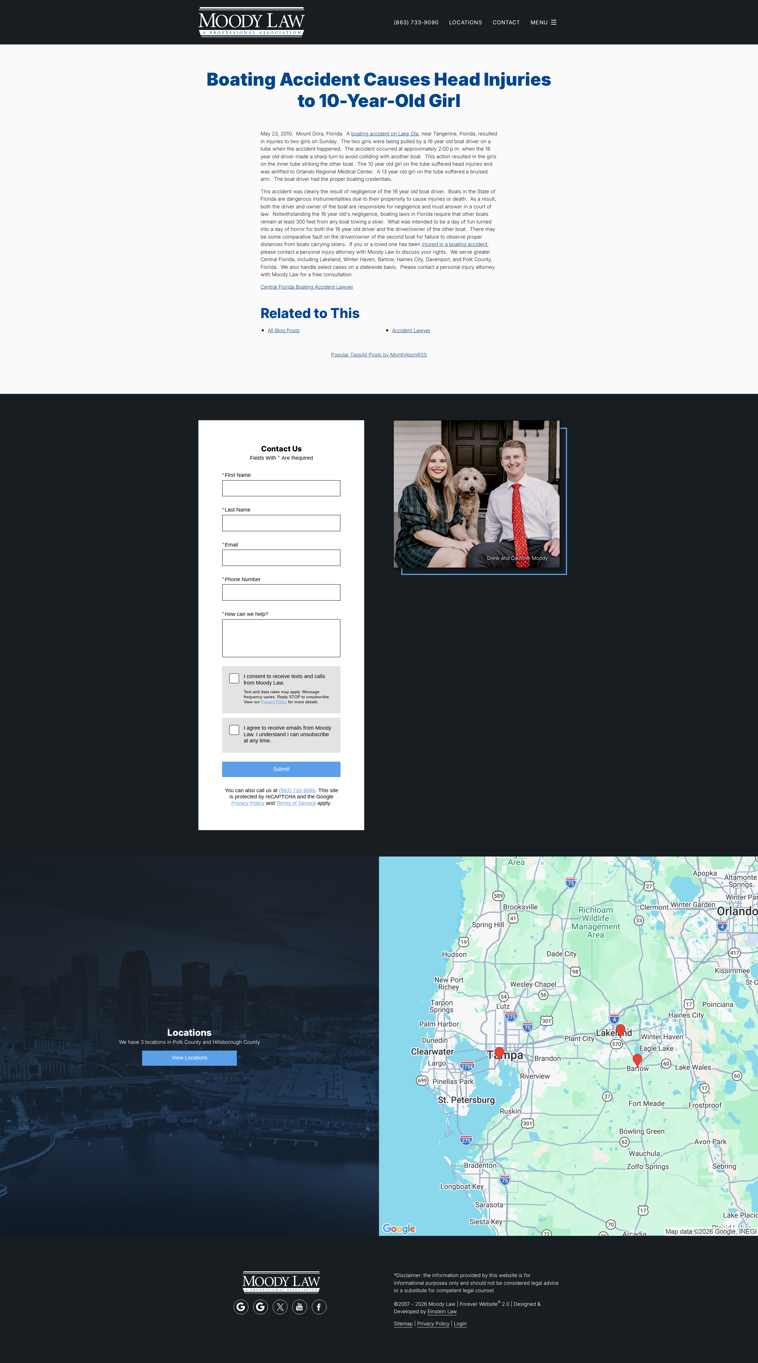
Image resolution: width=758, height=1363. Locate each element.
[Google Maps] (241, 1307)
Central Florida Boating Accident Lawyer (307, 286)
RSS (422, 354)
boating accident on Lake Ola (384, 133)
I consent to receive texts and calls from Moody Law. (287, 688)
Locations (465, 22)
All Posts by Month (383, 354)
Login (460, 1323)
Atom (411, 354)
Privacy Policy (274, 701)
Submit (281, 769)
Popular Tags (346, 354)
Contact (506, 22)
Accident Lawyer (411, 330)
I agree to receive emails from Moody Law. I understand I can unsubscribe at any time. (287, 734)
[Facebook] (319, 1307)
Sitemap (403, 1323)
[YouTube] (299, 1307)
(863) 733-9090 (297, 790)
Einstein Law (442, 1311)
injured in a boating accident (454, 244)
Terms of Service (296, 803)
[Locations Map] (568, 1045)
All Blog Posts (284, 330)
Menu (539, 22)
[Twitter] (280, 1307)
